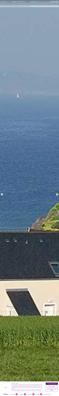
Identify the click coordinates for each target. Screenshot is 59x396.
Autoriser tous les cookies (52, 383)
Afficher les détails (47, 394)
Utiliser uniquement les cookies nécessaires (52, 390)
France (7, 6)
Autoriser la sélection (52, 386)
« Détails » (18, 390)
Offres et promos (20, 1)
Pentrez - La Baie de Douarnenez (16, 6)
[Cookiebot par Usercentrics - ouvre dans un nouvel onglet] (5, 394)
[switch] (25, 394)
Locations (4, 6)
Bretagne (10, 6)
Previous (2, 194)
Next (57, 194)
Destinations (14, 1)
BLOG (24, 1)
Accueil (2, 6)
